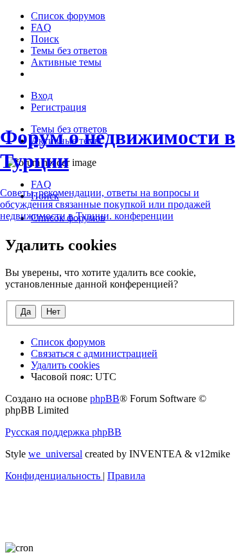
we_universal (55, 453)
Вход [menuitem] (42, 95)
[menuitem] (68, 15)
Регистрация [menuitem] (58, 107)
